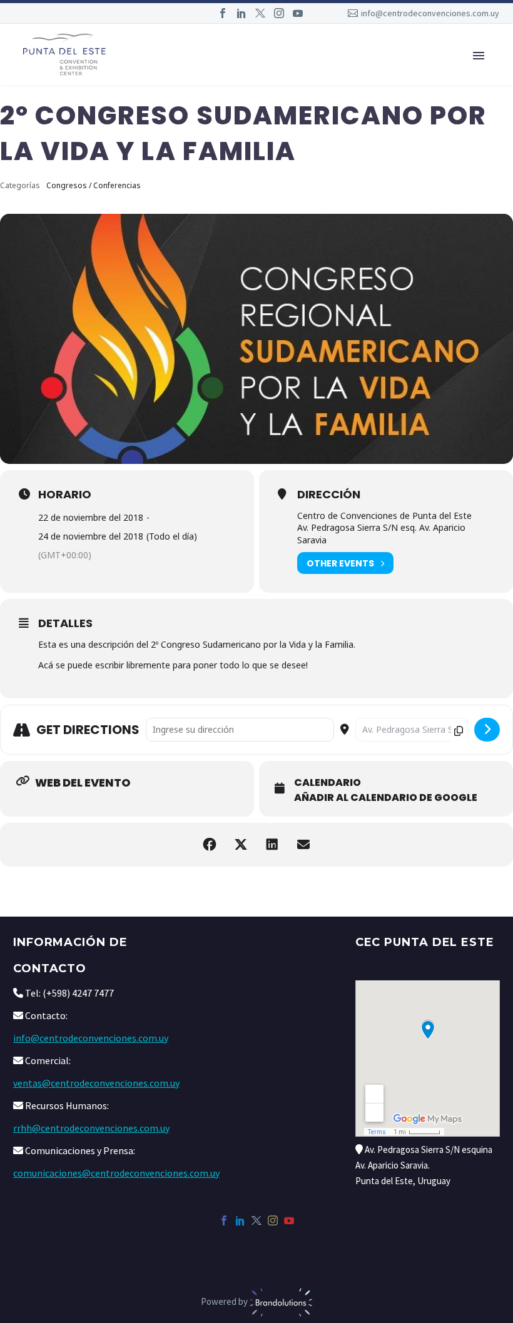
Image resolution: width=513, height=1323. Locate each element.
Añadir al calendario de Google (385, 798)
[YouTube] (297, 13)
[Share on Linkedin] (272, 844)
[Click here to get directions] (487, 730)
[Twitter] (260, 13)
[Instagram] (279, 13)
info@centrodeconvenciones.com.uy (430, 13)
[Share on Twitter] (240, 844)
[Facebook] (222, 13)
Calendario (327, 783)
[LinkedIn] (241, 13)
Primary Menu (478, 55)
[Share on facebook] (209, 844)
